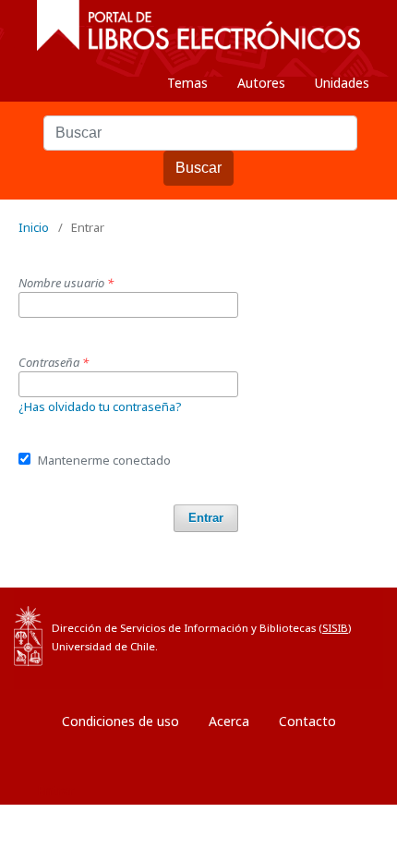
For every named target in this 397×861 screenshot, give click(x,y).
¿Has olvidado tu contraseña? (100, 406)
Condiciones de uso (120, 721)
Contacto (307, 721)
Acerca (229, 721)
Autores (261, 82)
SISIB (335, 628)
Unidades (342, 82)
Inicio (33, 227)
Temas (187, 82)
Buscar (198, 168)
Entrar (205, 518)
